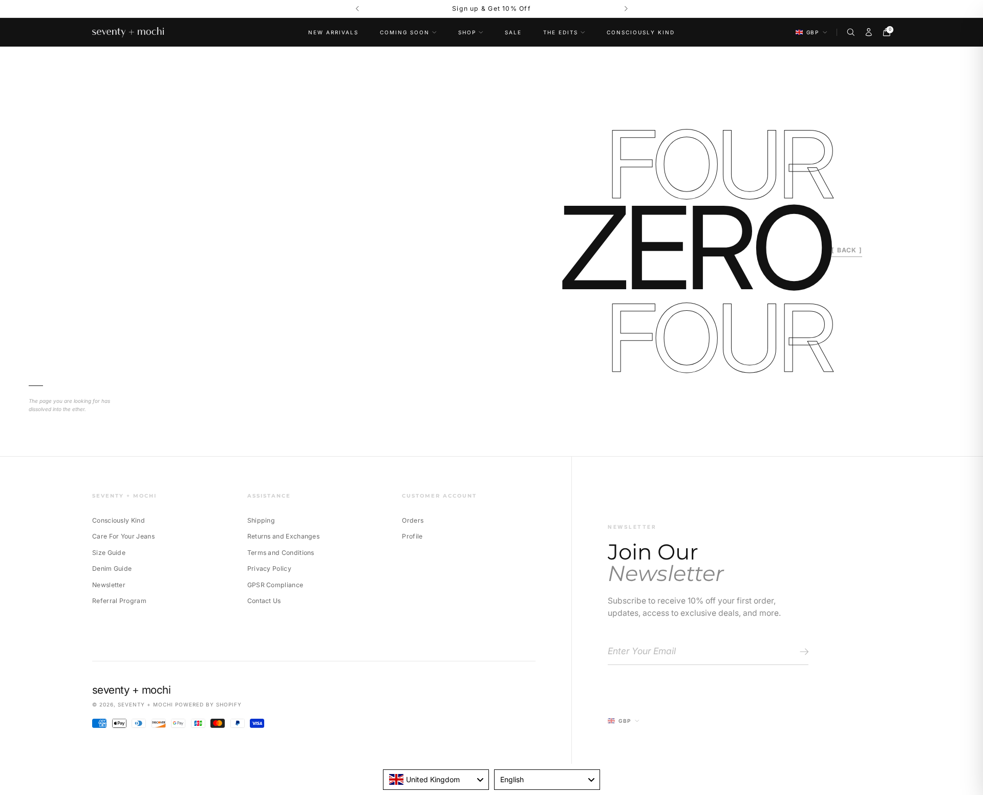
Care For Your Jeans (123, 536)
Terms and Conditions (280, 552)
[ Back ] (846, 250)
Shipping (261, 520)
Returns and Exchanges (283, 536)
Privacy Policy (269, 568)
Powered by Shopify (208, 704)
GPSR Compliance (275, 585)
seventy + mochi (145, 704)
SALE (513, 32)
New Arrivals (333, 32)
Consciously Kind (641, 32)
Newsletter (108, 585)
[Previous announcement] (357, 9)
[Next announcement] (626, 9)
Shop (467, 32)
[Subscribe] (802, 651)
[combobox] (436, 779)
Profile (412, 536)
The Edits (560, 32)
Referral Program (119, 601)
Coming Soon (405, 32)
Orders (412, 520)
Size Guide (108, 552)
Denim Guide (112, 568)
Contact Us (264, 601)
